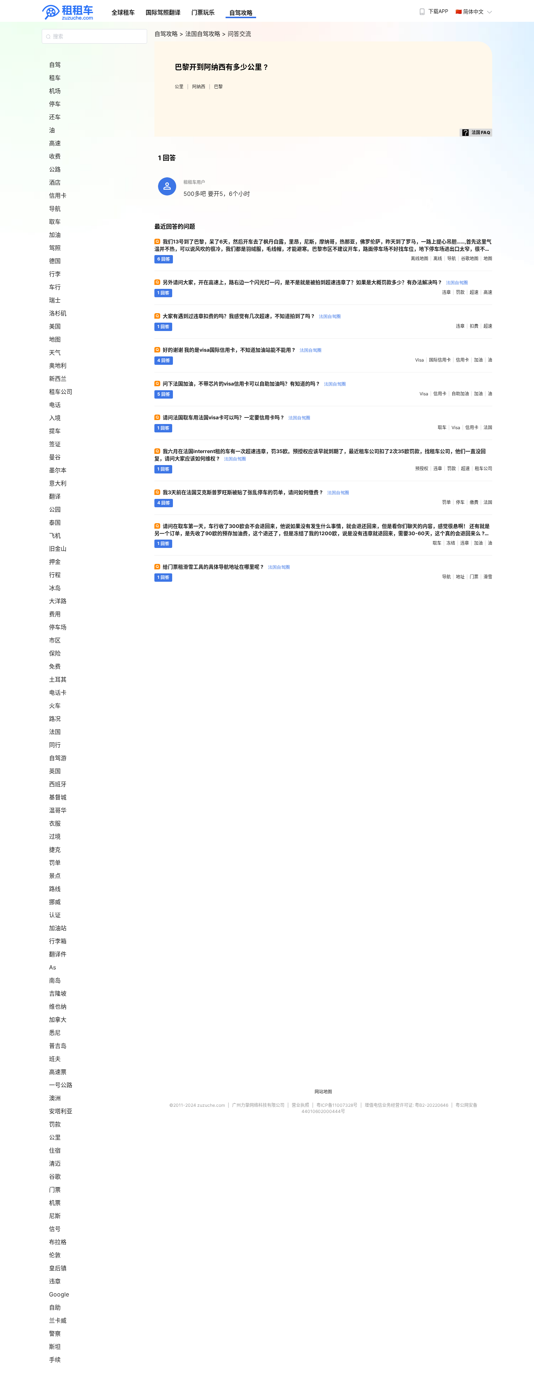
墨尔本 (57, 470)
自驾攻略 (240, 12)
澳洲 (55, 1098)
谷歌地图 (469, 258)
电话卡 (57, 692)
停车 (55, 104)
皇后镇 (57, 1268)
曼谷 (55, 457)
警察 (55, 1333)
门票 (55, 1189)
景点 (55, 875)
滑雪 (488, 577)
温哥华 (57, 810)
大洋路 (57, 601)
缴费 (474, 502)
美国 (55, 326)
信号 (55, 1228)
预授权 (421, 468)
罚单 (55, 862)
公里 (55, 1137)
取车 (55, 221)
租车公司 (60, 391)
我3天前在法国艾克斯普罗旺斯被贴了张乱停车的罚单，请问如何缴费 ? (256, 492)
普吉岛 (57, 1045)
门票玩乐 (203, 12)
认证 (55, 915)
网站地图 (323, 1091)
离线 (437, 258)
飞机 (55, 535)
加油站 (57, 928)
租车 (55, 77)
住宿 (55, 1150)
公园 (55, 509)
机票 (55, 1202)
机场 (55, 90)
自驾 (55, 64)
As (52, 967)
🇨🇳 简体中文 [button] (470, 11)
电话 (55, 404)
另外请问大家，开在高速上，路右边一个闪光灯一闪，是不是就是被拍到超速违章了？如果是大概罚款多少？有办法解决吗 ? (315, 282)
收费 (55, 156)
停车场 (57, 627)
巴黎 (218, 86)
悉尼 (55, 1032)
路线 (55, 888)
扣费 (474, 326)
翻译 (55, 496)
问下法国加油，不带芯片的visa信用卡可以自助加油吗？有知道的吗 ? (254, 383)
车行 (55, 287)
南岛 (55, 980)
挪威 (55, 901)
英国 (55, 771)
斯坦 (55, 1346)
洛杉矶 (57, 313)
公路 (55, 169)
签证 (55, 444)
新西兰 (57, 378)
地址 (460, 577)
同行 (55, 745)
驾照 (55, 247)
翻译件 (57, 954)
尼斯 (55, 1215)
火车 (55, 705)
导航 (55, 208)
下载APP (438, 11)
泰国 (55, 522)
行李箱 (57, 941)
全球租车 (123, 12)
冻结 (450, 543)
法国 (55, 731)
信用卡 (57, 195)
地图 (55, 339)
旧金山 (57, 548)
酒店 (55, 182)
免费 (55, 666)
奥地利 (57, 365)
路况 (55, 718)
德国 (55, 261)
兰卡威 (57, 1320)
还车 (55, 117)
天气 (55, 352)
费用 (55, 614)
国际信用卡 (440, 360)
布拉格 (57, 1242)
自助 (55, 1307)
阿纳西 (198, 86)
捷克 (55, 849)
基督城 (57, 797)
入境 (55, 417)
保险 (55, 653)
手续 (55, 1359)
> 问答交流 (236, 33)
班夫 (55, 1058)
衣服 (55, 823)
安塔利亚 (60, 1111)
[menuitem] (433, 9)
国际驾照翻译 (163, 12)
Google (59, 1294)
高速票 (57, 1072)
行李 (55, 274)
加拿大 (57, 1019)
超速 (474, 292)
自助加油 (460, 393)
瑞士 (55, 300)
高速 (55, 143)
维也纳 (57, 1006)
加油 (55, 234)
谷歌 (55, 1176)
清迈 (55, 1163)
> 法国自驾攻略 (200, 33)
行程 (55, 574)
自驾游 (57, 758)
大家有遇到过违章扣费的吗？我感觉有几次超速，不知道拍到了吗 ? (252, 316)
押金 (55, 561)
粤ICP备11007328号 (336, 1105)
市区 (55, 640)
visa (419, 360)
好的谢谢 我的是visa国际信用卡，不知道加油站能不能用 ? (242, 350)
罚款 (55, 1124)
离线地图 (419, 258)
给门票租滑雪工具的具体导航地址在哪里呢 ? (226, 567)
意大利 (57, 483)
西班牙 (57, 784)
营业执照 (300, 1105)
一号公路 (60, 1085)
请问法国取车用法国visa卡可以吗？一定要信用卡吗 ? (236, 417)
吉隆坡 (57, 993)
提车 (55, 431)
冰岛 (55, 588)
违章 (55, 1281)
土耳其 (57, 679)
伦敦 (55, 1255)
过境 (55, 836)
